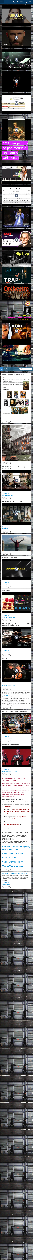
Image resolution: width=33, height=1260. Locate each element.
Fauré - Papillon (9, 857)
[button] (26, 2)
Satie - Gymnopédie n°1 (13, 861)
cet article (6, 695)
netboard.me (20, 2)
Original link (6, 493)
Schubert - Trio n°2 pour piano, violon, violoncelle (16, 848)
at (7, 495)
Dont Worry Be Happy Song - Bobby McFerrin (14, 873)
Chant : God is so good (12, 865)
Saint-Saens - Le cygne (12, 853)
